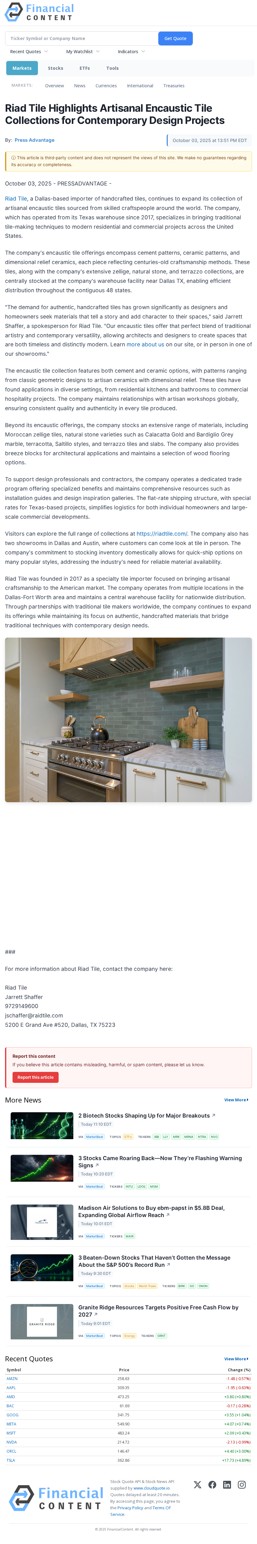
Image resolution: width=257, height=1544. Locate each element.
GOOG (12, 1415)
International (140, 86)
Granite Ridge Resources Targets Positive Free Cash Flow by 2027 (158, 1311)
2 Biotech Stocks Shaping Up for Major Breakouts (147, 1115)
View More (235, 1100)
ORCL (11, 1451)
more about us (145, 344)
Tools (112, 68)
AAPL (11, 1387)
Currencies (106, 86)
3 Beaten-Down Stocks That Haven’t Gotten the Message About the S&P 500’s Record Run (154, 1261)
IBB (156, 1137)
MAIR (130, 1236)
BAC (10, 1406)
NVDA (12, 1442)
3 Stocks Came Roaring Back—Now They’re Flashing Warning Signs (160, 1162)
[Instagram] (241, 1498)
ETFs (85, 68)
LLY (165, 1137)
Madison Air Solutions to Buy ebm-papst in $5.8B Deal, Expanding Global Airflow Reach (151, 1211)
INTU (129, 1186)
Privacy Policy (130, 1508)
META (11, 1424)
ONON (203, 1286)
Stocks (55, 68)
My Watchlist (79, 51)
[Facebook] (212, 1498)
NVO (214, 1137)
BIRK (181, 1286)
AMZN (12, 1378)
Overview (54, 86)
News (80, 86)
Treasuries (174, 86)
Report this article (36, 1077)
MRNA (188, 1137)
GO (192, 1286)
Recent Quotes (25, 51)
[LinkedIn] (227, 1498)
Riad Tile (16, 198)
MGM (154, 1186)
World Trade (147, 1286)
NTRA (202, 1137)
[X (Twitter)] (197, 1498)
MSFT (11, 1433)
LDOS (141, 1186)
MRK (176, 1137)
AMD (11, 1396)
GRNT (161, 1336)
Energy (129, 1336)
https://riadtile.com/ (162, 533)
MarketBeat (94, 1137)
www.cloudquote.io (152, 1488)
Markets (22, 68)
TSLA (11, 1460)
